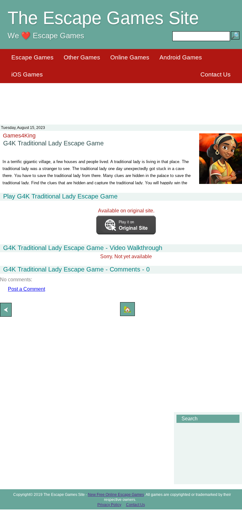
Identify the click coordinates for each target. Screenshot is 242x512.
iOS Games (27, 74)
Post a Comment (26, 289)
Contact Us (215, 74)
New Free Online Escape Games (116, 494)
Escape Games (32, 57)
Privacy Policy (109, 505)
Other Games (82, 57)
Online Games (129, 57)
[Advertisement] (121, 100)
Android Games (180, 57)
